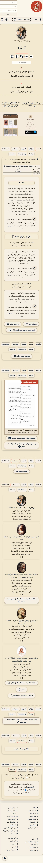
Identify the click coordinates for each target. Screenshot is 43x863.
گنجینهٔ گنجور (12, 819)
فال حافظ (33, 816)
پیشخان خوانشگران (10, 828)
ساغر (14, 813)
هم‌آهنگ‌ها (5, 149)
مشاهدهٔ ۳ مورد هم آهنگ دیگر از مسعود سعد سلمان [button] (21, 600)
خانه (34, 808)
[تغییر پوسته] (4, 858)
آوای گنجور (12, 825)
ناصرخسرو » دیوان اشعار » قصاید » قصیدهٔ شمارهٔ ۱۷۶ (21, 538)
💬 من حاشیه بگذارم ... (19, 777)
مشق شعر (15, 149)
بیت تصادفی (32, 811)
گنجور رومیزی (12, 811)
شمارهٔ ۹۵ (21, 48)
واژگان (31, 149)
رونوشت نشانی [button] (14, 324)
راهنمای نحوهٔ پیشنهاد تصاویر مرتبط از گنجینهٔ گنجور (21, 445)
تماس (14, 847)
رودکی (28, 40)
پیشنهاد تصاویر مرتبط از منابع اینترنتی (23, 438)
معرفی (34, 839)
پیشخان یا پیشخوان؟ (9, 831)
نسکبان (13, 834)
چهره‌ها (33, 844)
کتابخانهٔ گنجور (11, 816)
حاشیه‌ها (12, 154)
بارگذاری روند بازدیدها (21, 749)
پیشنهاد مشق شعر (21, 471)
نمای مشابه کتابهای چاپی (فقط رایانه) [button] (23, 330)
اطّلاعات (38, 149)
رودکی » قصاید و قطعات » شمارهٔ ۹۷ (21, 507)
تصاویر (24, 149)
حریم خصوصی (11, 850)
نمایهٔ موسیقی (32, 819)
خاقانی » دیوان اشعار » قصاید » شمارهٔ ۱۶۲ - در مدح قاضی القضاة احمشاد (21, 660)
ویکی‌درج (17, 171)
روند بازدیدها (22, 154)
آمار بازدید (13, 841)
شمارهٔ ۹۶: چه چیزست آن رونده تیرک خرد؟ (32, 104)
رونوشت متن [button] (32, 324)
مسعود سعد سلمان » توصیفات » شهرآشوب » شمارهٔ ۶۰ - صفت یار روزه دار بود (21, 576)
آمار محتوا (33, 850)
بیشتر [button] (23, 689)
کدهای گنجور (12, 808)
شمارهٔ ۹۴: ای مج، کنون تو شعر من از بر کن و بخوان (10, 104)
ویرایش (10, 225)
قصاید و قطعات (19, 40)
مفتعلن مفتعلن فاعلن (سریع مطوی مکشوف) (19, 166)
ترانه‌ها (31, 154)
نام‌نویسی (30, 787)
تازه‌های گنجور (32, 828)
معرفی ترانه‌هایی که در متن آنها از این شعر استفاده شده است (21, 720)
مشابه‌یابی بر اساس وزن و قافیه (23, 695)
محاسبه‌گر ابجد (11, 822)
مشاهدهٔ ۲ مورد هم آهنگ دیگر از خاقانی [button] (23, 683)
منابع (14, 844)
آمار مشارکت (12, 838)
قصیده (18, 169)
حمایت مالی (32, 847)
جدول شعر (32, 813)
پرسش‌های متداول (30, 842)
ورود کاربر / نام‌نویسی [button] (22, 19)
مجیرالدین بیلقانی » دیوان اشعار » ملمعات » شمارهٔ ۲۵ (22, 622)
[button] (40, 19)
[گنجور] (36, 6)
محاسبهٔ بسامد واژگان (23, 356)
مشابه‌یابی (33, 825)
